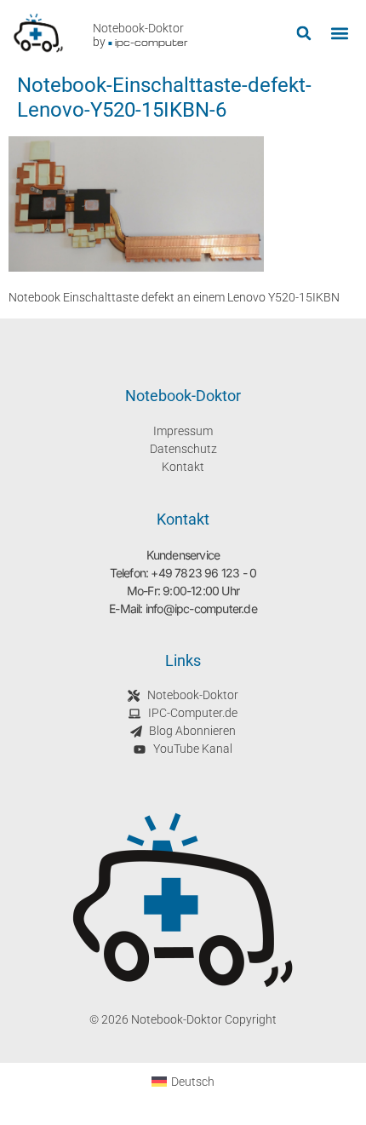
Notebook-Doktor (138, 28)
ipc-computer (151, 42)
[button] (303, 33)
